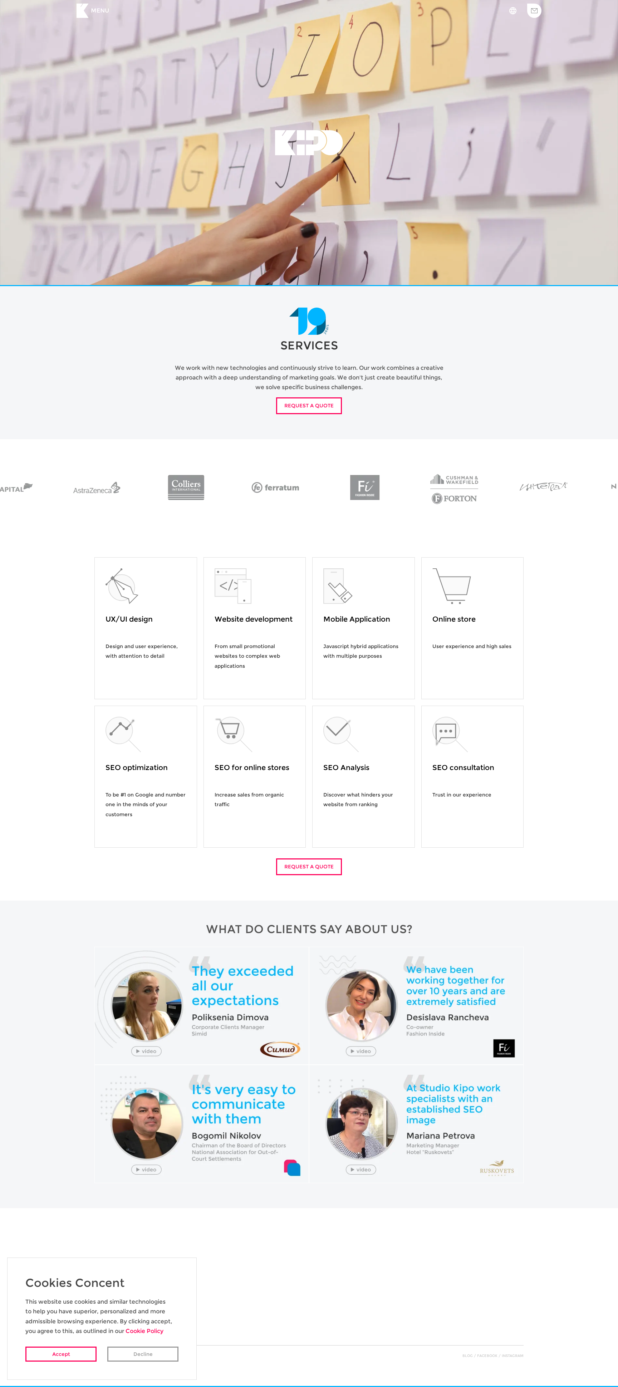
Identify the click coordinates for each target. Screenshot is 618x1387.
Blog (467, 1355)
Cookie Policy (144, 1331)
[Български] (513, 11)
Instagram (513, 1355)
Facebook (487, 1355)
